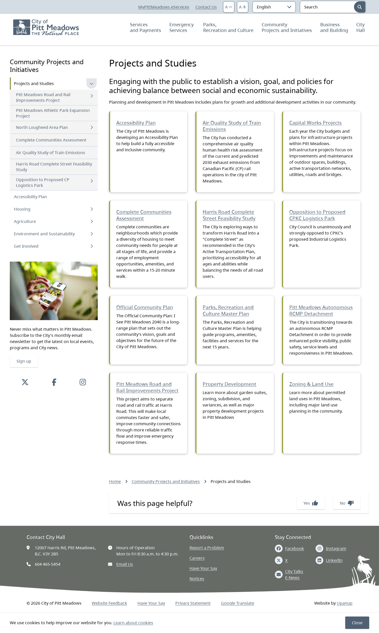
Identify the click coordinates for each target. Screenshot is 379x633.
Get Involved (26, 246)
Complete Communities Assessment (51, 140)
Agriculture (25, 221)
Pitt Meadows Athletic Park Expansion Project (53, 113)
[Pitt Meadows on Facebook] (54, 382)
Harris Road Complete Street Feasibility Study (54, 166)
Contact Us (206, 7)
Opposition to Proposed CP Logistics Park (42, 182)
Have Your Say (203, 568)
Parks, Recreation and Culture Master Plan (228, 310)
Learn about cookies (133, 623)
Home (115, 481)
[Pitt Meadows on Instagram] (83, 382)
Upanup (344, 603)
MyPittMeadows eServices (163, 7)
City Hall (361, 27)
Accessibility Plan (30, 196)
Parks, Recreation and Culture (228, 27)
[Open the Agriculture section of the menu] (91, 221)
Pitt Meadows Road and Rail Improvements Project (43, 97)
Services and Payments (145, 27)
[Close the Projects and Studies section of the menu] (91, 83)
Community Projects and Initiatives (287, 27)
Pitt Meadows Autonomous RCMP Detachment (321, 310)
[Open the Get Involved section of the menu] (91, 246)
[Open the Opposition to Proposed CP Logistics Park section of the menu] (91, 181)
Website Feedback (109, 603)
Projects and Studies (34, 83)
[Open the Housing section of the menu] (91, 209)
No (347, 503)
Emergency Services (182, 27)
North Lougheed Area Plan (42, 127)
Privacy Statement (193, 603)
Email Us (124, 564)
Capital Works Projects (315, 122)
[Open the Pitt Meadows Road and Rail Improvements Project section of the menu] (91, 96)
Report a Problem (207, 548)
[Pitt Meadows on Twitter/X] (25, 382)
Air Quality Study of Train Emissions (50, 152)
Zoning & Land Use (311, 384)
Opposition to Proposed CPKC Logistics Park (317, 215)
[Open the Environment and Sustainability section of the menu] (91, 234)
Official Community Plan (144, 307)
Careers (197, 558)
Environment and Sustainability (44, 234)
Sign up (24, 361)
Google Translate (237, 603)
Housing (22, 209)
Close (357, 623)
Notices (197, 578)
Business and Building (334, 27)
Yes (310, 503)
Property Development (229, 384)
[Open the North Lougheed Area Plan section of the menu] (91, 127)
